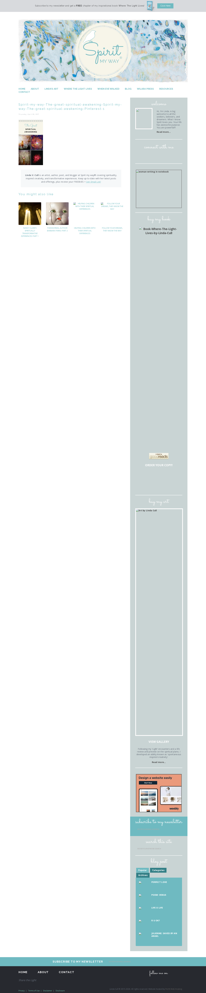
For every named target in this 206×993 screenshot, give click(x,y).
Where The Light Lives (78, 89)
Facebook (146, 156)
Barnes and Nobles (150, 475)
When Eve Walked (108, 89)
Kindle (150, 485)
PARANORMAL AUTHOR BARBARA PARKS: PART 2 (57, 229)
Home (22, 89)
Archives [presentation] (142, 875)
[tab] (142, 870)
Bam (159, 475)
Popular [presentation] (142, 870)
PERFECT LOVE (159, 882)
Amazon (142, 475)
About (35, 89)
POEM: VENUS (158, 894)
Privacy (22, 990)
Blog (128, 89)
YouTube (171, 156)
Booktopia (142, 485)
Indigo (176, 475)
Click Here (165, 6)
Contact (24, 92)
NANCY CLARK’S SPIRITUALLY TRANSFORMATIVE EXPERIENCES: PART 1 (30, 232)
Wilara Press (145, 89)
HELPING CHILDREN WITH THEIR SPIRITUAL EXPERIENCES (84, 231)
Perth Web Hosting (173, 989)
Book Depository (167, 475)
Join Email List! (93, 181)
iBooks (159, 485)
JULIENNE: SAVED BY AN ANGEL (164, 934)
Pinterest (163, 156)
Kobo (176, 485)
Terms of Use (34, 990)
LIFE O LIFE (157, 907)
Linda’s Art (51, 89)
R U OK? (155, 920)
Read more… (164, 132)
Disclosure (60, 990)
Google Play (167, 485)
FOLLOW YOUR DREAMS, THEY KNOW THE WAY (112, 229)
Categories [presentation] (158, 870)
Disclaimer (47, 990)
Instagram (155, 156)
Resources (166, 89)
